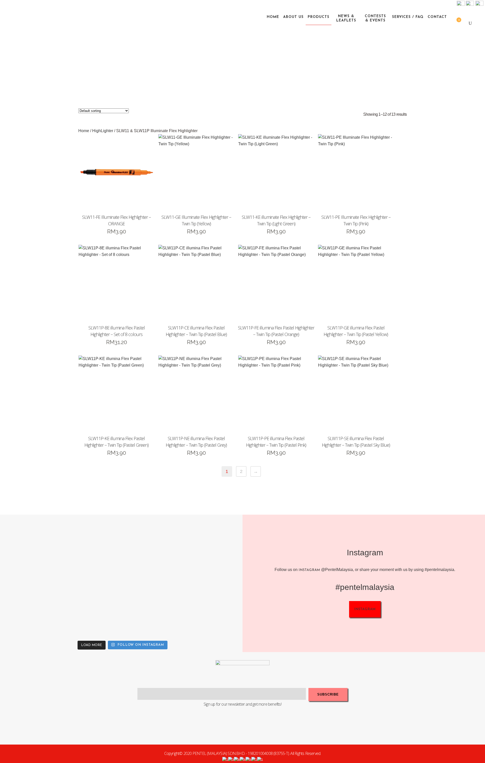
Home (83, 131)
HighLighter (102, 131)
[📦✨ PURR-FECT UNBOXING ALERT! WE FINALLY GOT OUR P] (213, 607)
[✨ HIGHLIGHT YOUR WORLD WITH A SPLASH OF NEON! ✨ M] (153, 607)
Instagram (309, 570)
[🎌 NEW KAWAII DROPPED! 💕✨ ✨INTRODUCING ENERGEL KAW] (92, 607)
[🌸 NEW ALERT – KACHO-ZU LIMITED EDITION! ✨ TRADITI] (92, 547)
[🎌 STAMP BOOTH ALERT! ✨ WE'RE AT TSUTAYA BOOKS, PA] (213, 547)
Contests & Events (375, 18)
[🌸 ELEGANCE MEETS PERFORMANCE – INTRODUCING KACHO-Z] (32, 547)
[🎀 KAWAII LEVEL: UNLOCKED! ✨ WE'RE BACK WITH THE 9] (32, 607)
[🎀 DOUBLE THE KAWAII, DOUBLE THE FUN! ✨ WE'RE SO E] (153, 547)
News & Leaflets (346, 18)
